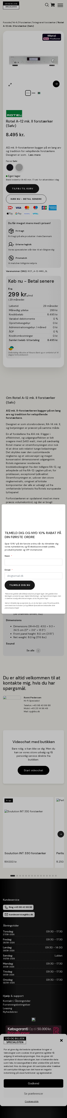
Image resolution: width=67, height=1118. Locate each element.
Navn (7, 555)
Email (7, 569)
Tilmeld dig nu (19, 585)
